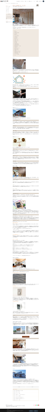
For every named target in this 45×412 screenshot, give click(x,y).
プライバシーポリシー (19, 410)
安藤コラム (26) (7, 10)
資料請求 (37, 1)
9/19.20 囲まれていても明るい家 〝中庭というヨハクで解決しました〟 (25, 1)
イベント (34, 1)
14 (10, 16)
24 (7, 17)
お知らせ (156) (7, 9)
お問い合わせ (40, 1)
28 (10, 17)
